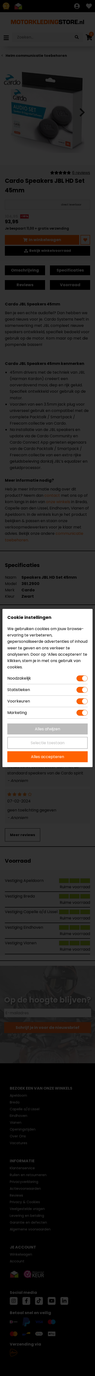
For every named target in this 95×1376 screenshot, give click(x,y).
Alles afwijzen (47, 729)
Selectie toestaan (48, 743)
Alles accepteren (47, 757)
